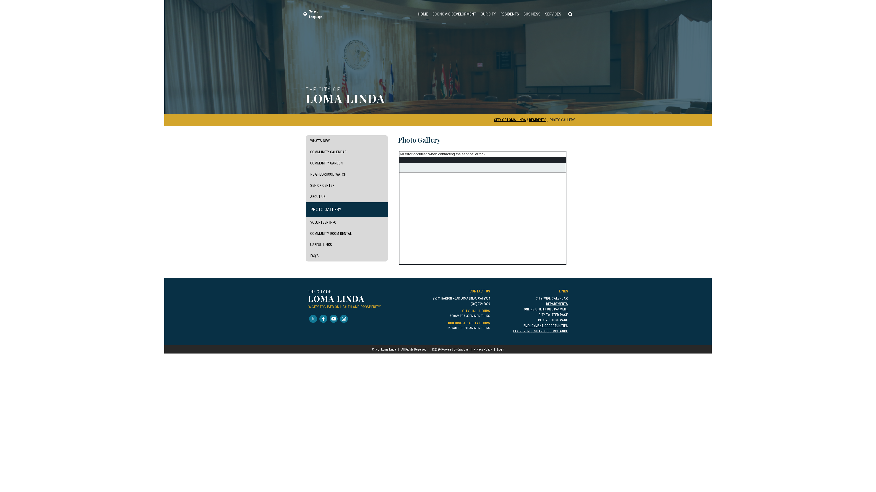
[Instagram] (344, 319)
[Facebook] (323, 319)
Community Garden (326, 163)
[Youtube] (334, 319)
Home (423, 14)
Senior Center (322, 185)
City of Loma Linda (510, 120)
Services (553, 14)
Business (532, 14)
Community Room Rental (331, 233)
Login (500, 349)
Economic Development (454, 14)
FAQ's (314, 256)
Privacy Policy (483, 349)
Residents (510, 14)
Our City (488, 14)
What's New (320, 141)
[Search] (570, 14)
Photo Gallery (325, 209)
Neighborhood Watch (328, 174)
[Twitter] (313, 319)
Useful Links (321, 245)
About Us (318, 197)
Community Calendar (328, 152)
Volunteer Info (323, 222)
